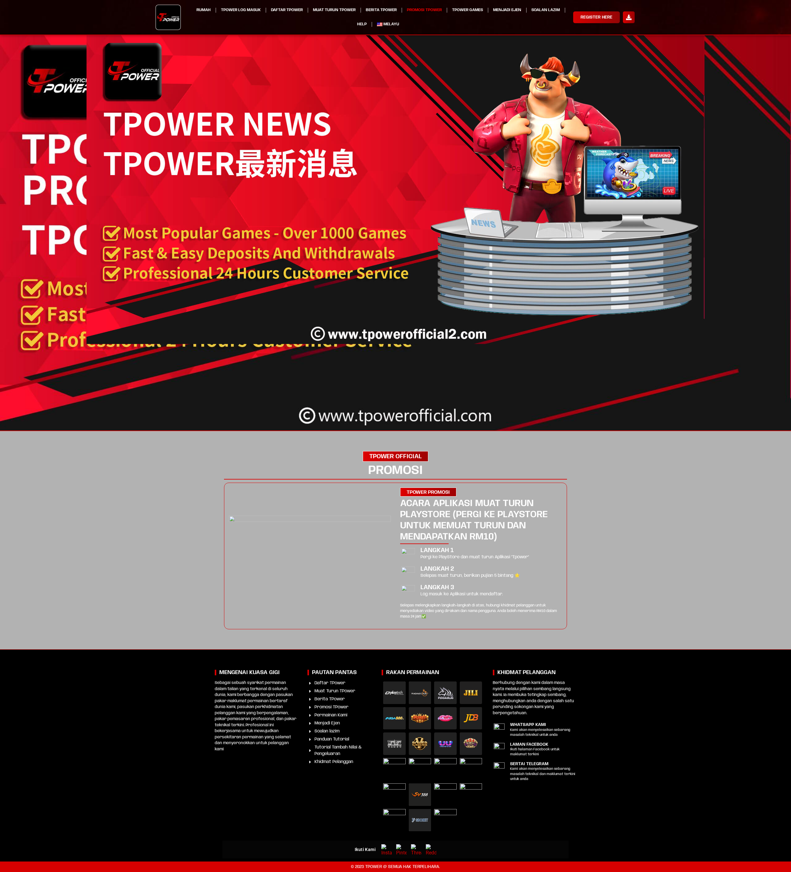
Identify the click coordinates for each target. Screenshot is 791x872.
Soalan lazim (545, 10)
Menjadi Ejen (507, 10)
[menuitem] (388, 24)
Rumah (204, 10)
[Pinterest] (401, 849)
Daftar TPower (287, 10)
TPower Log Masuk (241, 10)
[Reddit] (431, 849)
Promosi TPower (424, 10)
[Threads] (416, 849)
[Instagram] (386, 849)
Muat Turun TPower (334, 10)
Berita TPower (381, 10)
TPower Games (467, 10)
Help (362, 24)
